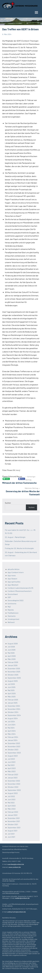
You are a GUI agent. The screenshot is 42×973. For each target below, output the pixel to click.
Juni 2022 (11, 799)
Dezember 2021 (14, 818)
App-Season (12, 578)
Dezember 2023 (14, 743)
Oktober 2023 (13, 749)
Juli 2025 (11, 684)
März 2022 (12, 809)
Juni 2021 (11, 837)
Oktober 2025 (13, 675)
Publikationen (13, 613)
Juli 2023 (11, 759)
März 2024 (12, 734)
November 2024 (14, 709)
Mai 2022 (11, 802)
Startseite (12, 616)
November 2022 (14, 784)
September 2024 (14, 715)
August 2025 (13, 681)
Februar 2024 (13, 737)
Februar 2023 (13, 774)
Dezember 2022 (14, 781)
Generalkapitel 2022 (16, 600)
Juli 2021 (11, 834)
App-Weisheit (13, 585)
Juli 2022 (11, 796)
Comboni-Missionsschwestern (20, 591)
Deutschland (13, 594)
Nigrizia (11, 610)
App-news (12, 575)
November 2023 (14, 746)
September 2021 (14, 827)
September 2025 (14, 678)
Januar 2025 (12, 703)
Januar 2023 (12, 778)
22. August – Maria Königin (15, 537)
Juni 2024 (11, 725)
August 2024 (13, 718)
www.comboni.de (15, 867)
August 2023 (13, 756)
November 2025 (14, 671)
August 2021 (12, 831)
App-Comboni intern (16, 572)
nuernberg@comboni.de (15, 864)
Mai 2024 (11, 728)
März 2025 (11, 696)
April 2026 (12, 656)
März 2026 (11, 659)
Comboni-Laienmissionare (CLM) (20, 588)
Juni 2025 (11, 687)
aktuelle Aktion (13, 569)
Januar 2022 (12, 815)
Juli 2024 (11, 721)
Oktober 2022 (13, 787)
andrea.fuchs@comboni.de (16, 912)
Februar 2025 (13, 700)
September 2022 (14, 790)
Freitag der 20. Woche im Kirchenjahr (19, 548)
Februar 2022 (13, 812)
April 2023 (12, 768)
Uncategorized (13, 619)
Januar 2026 (12, 665)
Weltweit (11, 622)
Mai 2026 (11, 653)
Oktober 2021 (13, 824)
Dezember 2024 (14, 706)
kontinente (12, 603)
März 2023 (11, 771)
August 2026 (13, 643)
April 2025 (12, 693)
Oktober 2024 (13, 712)
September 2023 (14, 753)
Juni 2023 (11, 762)
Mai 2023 (11, 765)
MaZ (9, 607)
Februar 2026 (13, 662)
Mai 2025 (11, 690)
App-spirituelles (14, 582)
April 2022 (12, 806)
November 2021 (14, 821)
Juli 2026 (11, 647)
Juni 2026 (11, 650)
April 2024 (12, 731)
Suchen (8, 503)
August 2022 (13, 793)
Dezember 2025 (14, 668)
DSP (9, 597)
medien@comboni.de (22, 898)
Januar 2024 (12, 740)
